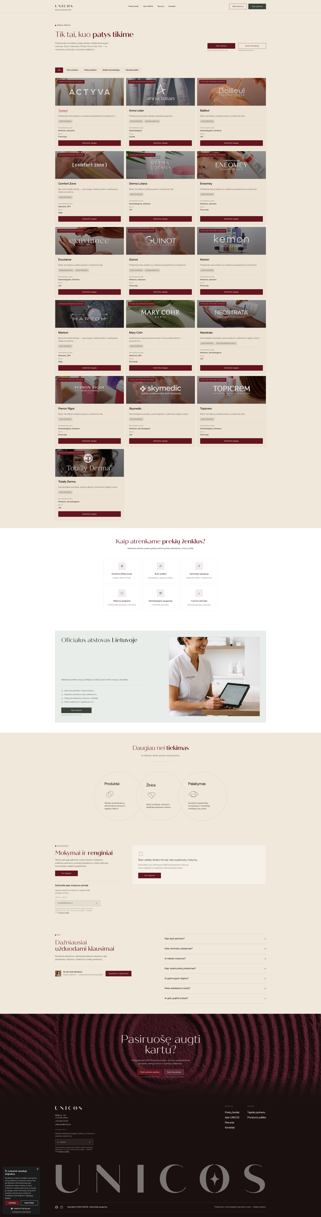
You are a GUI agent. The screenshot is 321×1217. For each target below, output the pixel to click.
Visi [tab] (59, 70)
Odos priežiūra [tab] (72, 70)
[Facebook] (56, 1207)
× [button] (37, 1169)
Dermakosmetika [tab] (132, 70)
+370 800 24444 (61, 1121)
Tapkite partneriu (256, 1112)
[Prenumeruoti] (97, 903)
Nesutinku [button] (29, 1203)
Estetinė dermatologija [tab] (111, 70)
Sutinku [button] (12, 1203)
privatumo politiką (64, 912)
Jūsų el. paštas (61, 897)
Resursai (161, 6)
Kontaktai (172, 6)
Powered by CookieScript (21, 1212)
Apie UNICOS (148, 6)
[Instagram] (61, 1207)
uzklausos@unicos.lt (63, 1124)
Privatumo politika (256, 1118)
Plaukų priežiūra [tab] (90, 70)
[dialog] (21, 1190)
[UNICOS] (160, 1181)
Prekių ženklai (134, 6)
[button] (21, 1208)
